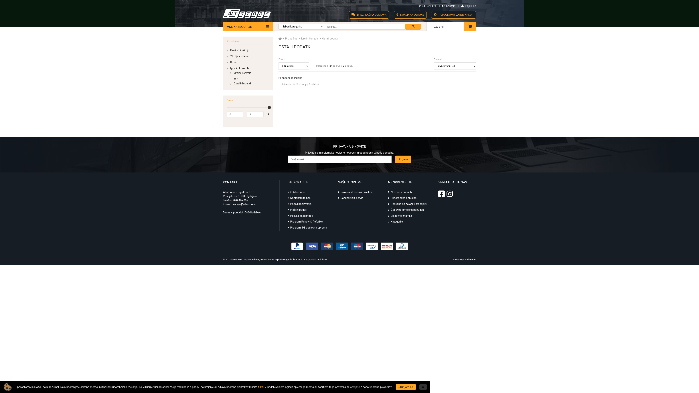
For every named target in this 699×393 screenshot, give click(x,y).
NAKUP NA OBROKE (412, 14)
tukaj (261, 387)
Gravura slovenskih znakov (356, 192)
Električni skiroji (239, 50)
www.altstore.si (268, 259)
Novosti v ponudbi (401, 192)
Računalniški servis (352, 198)
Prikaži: (282, 59)
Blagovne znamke (401, 215)
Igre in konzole (240, 68)
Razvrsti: (438, 59)
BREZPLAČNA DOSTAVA (371, 14)
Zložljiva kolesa (239, 56)
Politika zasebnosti (301, 215)
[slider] (269, 107)
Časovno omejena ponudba (407, 209)
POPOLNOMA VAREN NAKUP (455, 14)
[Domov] (280, 38)
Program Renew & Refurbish (307, 221)
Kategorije (397, 221)
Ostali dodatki (242, 83)
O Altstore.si (297, 192)
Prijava (403, 159)
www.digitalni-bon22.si (290, 259)
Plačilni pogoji (298, 209)
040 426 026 (240, 200)
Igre (236, 78)
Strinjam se (405, 387)
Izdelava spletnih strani (464, 259)
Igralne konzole (242, 73)
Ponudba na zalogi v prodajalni (409, 204)
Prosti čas (233, 41)
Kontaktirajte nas (300, 198)
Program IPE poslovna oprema (308, 227)
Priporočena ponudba (403, 198)
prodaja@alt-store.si (244, 204)
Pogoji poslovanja (300, 204)
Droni (233, 62)
